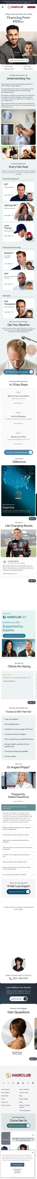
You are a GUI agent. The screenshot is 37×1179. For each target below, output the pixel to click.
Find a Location (6, 1105)
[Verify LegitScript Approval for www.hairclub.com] (4, 1149)
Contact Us (4, 1102)
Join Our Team (23, 1092)
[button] (1, 36)
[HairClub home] (18, 1075)
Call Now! (26, 3)
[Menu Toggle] (3, 7)
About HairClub (24, 1089)
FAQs (21, 1102)
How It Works (5, 1092)
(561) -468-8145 (20, 978)
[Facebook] (3, 1083)
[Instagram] (13, 1083)
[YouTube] (18, 1083)
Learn (3, 1099)
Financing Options (25, 1110)
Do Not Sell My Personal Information (17, 1170)
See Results (4, 1096)
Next (31, 519)
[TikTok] (28, 1083)
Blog (20, 1096)
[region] (17, 1164)
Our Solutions (5, 1089)
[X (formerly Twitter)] (8, 1083)
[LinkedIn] (33, 1083)
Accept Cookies (17, 1164)
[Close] (33, 1152)
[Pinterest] (23, 1083)
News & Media (23, 1099)
